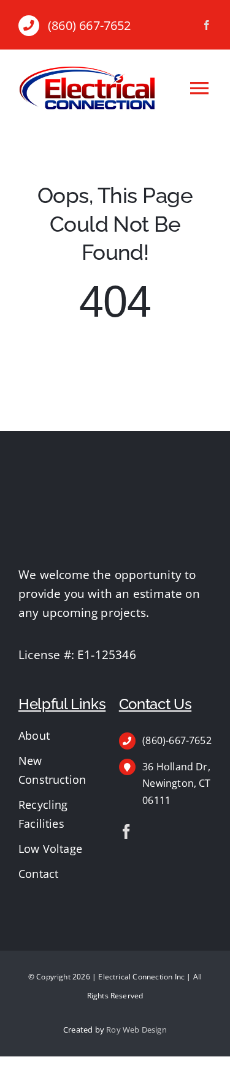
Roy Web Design (136, 1029)
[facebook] (207, 25)
